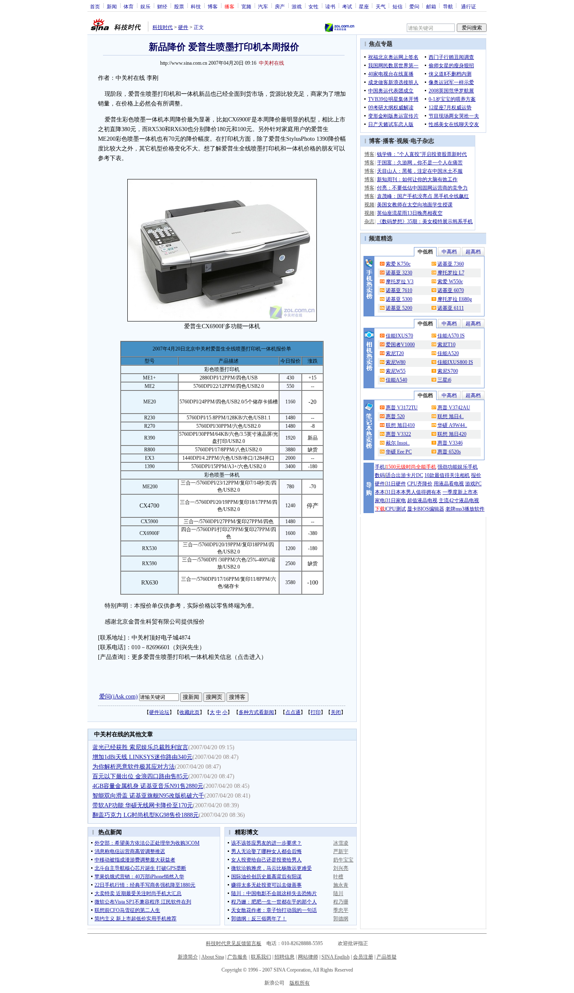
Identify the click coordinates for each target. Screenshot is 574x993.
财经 (162, 6)
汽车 (263, 6)
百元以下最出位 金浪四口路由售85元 (140, 776)
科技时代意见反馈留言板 (233, 943)
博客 (213, 6)
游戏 (297, 6)
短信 (397, 6)
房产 (280, 6)
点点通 (292, 712)
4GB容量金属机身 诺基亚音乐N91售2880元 (147, 786)
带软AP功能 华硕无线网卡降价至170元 (142, 805)
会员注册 (363, 957)
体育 (129, 6)
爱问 (414, 6)
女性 (313, 6)
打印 (316, 712)
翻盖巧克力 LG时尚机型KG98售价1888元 (145, 815)
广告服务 (237, 957)
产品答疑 (387, 957)
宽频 (246, 6)
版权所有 (300, 983)
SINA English (335, 957)
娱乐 (145, 6)
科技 (196, 6)
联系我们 (261, 957)
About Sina (212, 957)
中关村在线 (271, 63)
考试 (347, 6)
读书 (330, 6)
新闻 (112, 6)
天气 (381, 6)
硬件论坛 (159, 712)
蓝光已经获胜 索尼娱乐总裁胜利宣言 (140, 747)
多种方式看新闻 (256, 712)
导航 (448, 6)
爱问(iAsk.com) (118, 696)
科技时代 (163, 27)
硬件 (183, 27)
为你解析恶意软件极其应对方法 (133, 767)
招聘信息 (284, 957)
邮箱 (431, 6)
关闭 (336, 712)
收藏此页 (189, 712)
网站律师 (308, 957)
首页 (95, 6)
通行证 (468, 6)
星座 (364, 6)
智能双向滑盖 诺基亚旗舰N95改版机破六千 (148, 796)
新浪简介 (188, 957)
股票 (179, 6)
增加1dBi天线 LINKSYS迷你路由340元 (142, 757)
